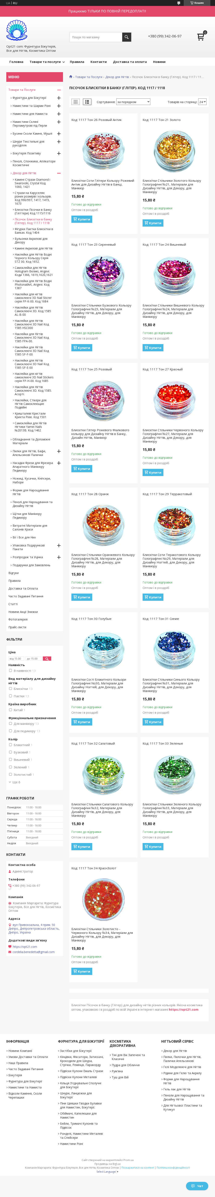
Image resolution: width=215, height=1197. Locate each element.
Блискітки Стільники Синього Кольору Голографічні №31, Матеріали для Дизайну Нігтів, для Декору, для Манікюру (171, 685)
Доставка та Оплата (23, 588)
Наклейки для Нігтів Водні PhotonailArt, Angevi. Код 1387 (33, 284)
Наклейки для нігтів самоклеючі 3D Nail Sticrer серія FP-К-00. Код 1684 (33, 297)
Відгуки (13, 573)
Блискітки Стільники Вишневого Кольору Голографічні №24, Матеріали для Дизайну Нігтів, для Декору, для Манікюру (173, 310)
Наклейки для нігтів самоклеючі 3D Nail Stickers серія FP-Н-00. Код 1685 (34, 377)
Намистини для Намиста (30, 114)
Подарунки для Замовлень (31, 565)
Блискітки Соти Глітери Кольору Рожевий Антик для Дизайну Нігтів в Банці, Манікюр (102, 184)
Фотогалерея (18, 619)
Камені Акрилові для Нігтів (33, 248)
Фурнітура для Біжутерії (29, 98)
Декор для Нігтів (117, 77)
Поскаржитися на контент (138, 1167)
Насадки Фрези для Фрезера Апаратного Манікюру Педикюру (33, 466)
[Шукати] (126, 37)
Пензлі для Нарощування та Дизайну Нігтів (32, 504)
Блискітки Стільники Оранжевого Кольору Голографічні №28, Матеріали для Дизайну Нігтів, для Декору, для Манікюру (103, 560)
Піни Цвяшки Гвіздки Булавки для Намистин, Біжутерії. (81, 1105)
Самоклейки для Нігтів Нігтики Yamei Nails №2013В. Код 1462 (31, 426)
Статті (13, 604)
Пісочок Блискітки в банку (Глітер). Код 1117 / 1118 (33, 221)
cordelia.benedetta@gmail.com (34, 952)
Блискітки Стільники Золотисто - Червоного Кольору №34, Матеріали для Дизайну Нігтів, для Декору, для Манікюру (102, 934)
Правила (77, 62)
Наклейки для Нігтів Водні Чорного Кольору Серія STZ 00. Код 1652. (33, 258)
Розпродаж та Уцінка (28, 557)
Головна (16, 62)
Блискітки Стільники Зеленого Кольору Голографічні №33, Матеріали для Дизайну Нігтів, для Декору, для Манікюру (172, 809)
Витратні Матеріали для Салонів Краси (30, 527)
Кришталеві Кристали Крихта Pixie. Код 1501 (30, 415)
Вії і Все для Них (24, 537)
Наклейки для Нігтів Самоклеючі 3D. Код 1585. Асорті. (33, 390)
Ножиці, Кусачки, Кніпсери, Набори (32, 480)
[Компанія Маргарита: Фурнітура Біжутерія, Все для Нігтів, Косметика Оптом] (16, 30)
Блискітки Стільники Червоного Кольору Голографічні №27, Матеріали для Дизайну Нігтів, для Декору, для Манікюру (173, 435)
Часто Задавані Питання (25, 596)
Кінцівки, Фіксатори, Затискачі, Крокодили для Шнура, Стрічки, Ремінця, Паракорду (82, 1061)
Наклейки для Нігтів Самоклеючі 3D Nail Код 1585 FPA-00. (32, 337)
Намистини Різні (71, 1144)
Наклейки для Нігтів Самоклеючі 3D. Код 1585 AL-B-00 (33, 311)
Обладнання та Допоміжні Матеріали (31, 441)
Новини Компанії (20, 1051)
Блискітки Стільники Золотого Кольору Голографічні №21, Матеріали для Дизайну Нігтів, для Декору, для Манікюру (172, 186)
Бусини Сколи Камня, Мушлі (32, 133)
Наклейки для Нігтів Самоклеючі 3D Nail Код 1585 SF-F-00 (32, 350)
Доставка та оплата (130, 62)
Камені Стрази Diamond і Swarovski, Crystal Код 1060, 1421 (32, 183)
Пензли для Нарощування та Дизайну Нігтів (183, 1097)
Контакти (98, 62)
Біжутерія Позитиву (27, 153)
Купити (84, 219)
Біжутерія (15, 1075)
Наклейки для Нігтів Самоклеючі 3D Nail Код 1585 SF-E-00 (32, 364)
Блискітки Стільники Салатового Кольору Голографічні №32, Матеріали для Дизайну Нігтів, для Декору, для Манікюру (102, 809)
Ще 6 (16, 782)
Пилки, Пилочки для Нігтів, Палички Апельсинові (182, 1059)
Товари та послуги (45, 62)
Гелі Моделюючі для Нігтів (182, 1067)
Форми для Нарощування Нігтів (31, 492)
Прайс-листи (17, 627)
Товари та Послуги (88, 77)
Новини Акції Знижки (23, 612)
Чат (200, 1186)
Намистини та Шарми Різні (32, 106)
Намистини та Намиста (25, 1087)
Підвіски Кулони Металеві (78, 1077)
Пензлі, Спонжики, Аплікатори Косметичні (34, 163)
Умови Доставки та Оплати (28, 1057)
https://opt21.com (183, 1009)
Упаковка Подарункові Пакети (29, 547)
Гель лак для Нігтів (176, 1089)
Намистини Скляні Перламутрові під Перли (30, 123)
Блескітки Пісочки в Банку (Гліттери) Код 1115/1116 (33, 211)
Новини (159, 62)
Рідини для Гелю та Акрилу (182, 1073)
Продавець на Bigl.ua (107, 1164)
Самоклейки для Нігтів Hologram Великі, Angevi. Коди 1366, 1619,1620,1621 (34, 271)
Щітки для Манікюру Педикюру (27, 516)
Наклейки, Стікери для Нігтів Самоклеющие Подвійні (30, 403)
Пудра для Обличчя (126, 1065)
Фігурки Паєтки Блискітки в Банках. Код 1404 (34, 231)
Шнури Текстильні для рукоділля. (28, 143)
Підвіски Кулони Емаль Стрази (81, 1071)
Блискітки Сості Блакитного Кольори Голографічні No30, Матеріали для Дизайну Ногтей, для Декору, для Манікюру (98, 685)
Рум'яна (117, 1071)
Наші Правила (18, 1063)
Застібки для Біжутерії (76, 1051)
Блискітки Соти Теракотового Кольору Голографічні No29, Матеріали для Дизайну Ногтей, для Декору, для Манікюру (172, 560)
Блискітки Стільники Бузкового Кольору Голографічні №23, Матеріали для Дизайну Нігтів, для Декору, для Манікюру (101, 310)
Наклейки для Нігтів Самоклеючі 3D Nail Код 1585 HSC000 (32, 324)
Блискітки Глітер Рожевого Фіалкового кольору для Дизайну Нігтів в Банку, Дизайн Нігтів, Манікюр (100, 433)
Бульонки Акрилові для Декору (31, 240)
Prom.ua (128, 1160)
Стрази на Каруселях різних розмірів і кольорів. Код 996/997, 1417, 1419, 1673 (33, 198)
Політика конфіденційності (173, 1167)
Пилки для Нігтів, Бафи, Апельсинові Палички (29, 453)
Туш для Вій (120, 1077)
